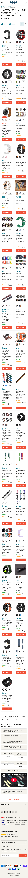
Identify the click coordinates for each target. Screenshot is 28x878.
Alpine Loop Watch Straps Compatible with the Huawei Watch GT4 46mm (20, 353)
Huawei (8, 6)
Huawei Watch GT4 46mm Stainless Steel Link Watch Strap (7, 50)
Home (2, 6)
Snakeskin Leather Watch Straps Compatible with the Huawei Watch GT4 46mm (7, 317)
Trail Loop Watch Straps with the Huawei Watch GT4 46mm (21, 165)
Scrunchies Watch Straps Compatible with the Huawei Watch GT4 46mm (20, 434)
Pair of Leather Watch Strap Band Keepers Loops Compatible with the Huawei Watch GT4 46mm (7, 355)
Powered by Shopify (14, 875)
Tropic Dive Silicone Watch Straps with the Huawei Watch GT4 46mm (6, 660)
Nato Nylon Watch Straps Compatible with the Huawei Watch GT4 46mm (20, 277)
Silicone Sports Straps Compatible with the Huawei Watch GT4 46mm (20, 91)
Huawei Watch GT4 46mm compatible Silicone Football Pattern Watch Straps (7, 586)
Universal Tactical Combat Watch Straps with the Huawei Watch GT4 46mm (7, 698)
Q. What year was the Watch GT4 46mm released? (12, 736)
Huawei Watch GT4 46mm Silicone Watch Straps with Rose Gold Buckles (7, 165)
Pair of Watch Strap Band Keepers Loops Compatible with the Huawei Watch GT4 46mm (7, 395)
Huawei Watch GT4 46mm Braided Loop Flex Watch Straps (20, 624)
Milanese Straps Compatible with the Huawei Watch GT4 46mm (20, 128)
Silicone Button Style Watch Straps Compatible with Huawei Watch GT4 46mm (7, 277)
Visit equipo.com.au (20, 822)
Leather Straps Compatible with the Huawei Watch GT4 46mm (20, 202)
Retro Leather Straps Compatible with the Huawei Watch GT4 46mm (20, 586)
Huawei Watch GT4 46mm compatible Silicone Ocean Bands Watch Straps (20, 239)
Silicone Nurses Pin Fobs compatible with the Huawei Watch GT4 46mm (20, 511)
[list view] (25, 24)
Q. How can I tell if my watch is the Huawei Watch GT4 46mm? (12, 741)
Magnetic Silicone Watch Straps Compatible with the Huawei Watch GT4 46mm (7, 130)
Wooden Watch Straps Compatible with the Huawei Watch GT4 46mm (20, 394)
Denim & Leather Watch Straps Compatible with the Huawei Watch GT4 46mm (21, 315)
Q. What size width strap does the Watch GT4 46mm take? (12, 731)
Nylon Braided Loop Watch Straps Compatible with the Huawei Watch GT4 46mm (20, 52)
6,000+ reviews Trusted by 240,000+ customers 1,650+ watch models (9, 836)
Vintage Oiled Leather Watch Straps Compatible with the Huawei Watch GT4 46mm (7, 435)
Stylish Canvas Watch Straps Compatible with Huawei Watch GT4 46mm (20, 549)
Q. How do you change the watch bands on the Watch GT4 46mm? (12, 747)
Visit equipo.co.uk (20, 824)
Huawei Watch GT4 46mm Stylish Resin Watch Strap (6, 201)
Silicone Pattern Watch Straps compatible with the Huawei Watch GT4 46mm (7, 239)
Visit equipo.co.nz (22, 820)
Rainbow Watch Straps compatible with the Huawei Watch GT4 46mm (20, 473)
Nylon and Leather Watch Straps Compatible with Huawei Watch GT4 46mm (7, 91)
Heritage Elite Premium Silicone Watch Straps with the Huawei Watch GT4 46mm (20, 661)
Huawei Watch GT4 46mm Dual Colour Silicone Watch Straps (7, 623)
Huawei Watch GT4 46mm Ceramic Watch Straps (6, 510)
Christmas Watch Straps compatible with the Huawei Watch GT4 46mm (7, 473)
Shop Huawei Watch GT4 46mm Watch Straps (12, 792)
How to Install (14, 770)
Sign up (23, 855)
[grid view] (22, 24)
